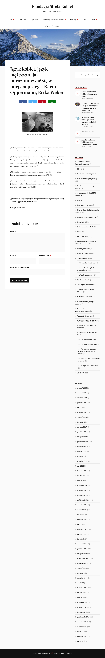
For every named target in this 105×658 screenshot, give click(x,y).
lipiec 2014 (81, 573)
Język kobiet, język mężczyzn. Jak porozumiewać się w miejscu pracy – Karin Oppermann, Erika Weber (37, 80)
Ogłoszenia (35, 19)
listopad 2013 (82, 612)
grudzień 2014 (82, 549)
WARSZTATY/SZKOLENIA (86, 321)
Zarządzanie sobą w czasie (90, 366)
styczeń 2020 (82, 398)
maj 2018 (80, 407)
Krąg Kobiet (81, 222)
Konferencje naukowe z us (86, 217)
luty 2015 (80, 539)
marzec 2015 (81, 534)
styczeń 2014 (82, 602)
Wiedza (92, 19)
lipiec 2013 (81, 631)
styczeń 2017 (82, 427)
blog (78, 169)
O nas (10, 19)
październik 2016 (83, 442)
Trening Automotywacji (89, 344)
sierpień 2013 (82, 627)
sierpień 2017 (82, 417)
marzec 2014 (81, 592)
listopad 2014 (82, 554)
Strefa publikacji (83, 280)
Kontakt (57, 26)
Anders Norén (66, 653)
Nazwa (13, 256)
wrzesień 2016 (82, 446)
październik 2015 (83, 500)
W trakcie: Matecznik (84, 297)
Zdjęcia (47, 26)
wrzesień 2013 (82, 622)
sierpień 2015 (82, 510)
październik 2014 (83, 558)
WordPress (46, 653)
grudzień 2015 (82, 490)
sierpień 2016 (82, 451)
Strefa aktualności (83, 253)
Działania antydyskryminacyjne (88, 179)
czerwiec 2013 (82, 636)
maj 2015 (80, 524)
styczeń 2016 (82, 485)
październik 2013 (83, 617)
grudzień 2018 (82, 403)
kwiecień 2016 (82, 471)
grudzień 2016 (82, 432)
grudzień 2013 (82, 607)
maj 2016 (80, 466)
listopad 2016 (82, 437)
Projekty (73, 19)
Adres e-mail (45, 256)
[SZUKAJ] (97, 75)
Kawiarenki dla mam (84, 205)
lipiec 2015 (81, 515)
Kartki (79, 200)
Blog (84, 19)
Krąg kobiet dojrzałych (85, 227)
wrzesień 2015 (82, 505)
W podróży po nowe (86, 275)
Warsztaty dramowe (84, 316)
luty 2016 (80, 480)
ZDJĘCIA (80, 373)
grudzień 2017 (82, 412)
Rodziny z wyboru (83, 249)
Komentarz (15, 231)
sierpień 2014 (82, 568)
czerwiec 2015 (82, 519)
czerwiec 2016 (82, 461)
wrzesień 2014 (82, 563)
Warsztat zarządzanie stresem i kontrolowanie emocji (87, 351)
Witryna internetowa (19, 267)
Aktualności (22, 19)
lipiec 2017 (81, 422)
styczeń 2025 (82, 393)
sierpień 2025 (82, 388)
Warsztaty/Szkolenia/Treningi (53, 19)
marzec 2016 (81, 476)
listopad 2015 (82, 495)
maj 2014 (80, 583)
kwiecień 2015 (82, 529)
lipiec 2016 (81, 456)
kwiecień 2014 (82, 588)
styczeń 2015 (82, 544)
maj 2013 (80, 641)
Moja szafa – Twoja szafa (87, 263)
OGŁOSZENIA (82, 236)
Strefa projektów (83, 258)
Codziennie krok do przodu (86, 174)
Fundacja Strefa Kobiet (52, 6)
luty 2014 (80, 597)
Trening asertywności (88, 339)
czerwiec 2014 (82, 578)
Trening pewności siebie (85, 285)
